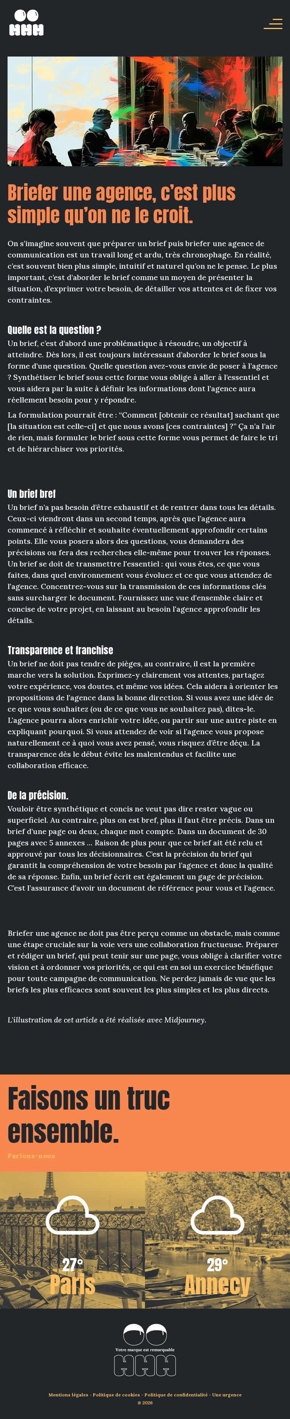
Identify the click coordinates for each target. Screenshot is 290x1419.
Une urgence (227, 1395)
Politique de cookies (116, 1395)
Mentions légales (68, 1395)
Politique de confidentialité (176, 1395)
